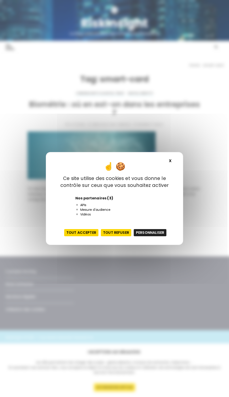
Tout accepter (81, 232)
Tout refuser (116, 232)
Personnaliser (150, 232)
